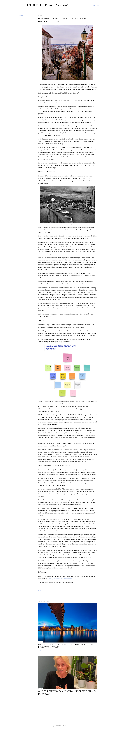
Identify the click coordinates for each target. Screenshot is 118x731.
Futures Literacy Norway (47, 5)
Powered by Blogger (60, 725)
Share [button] (21, 15)
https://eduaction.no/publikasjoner (60, 579)
